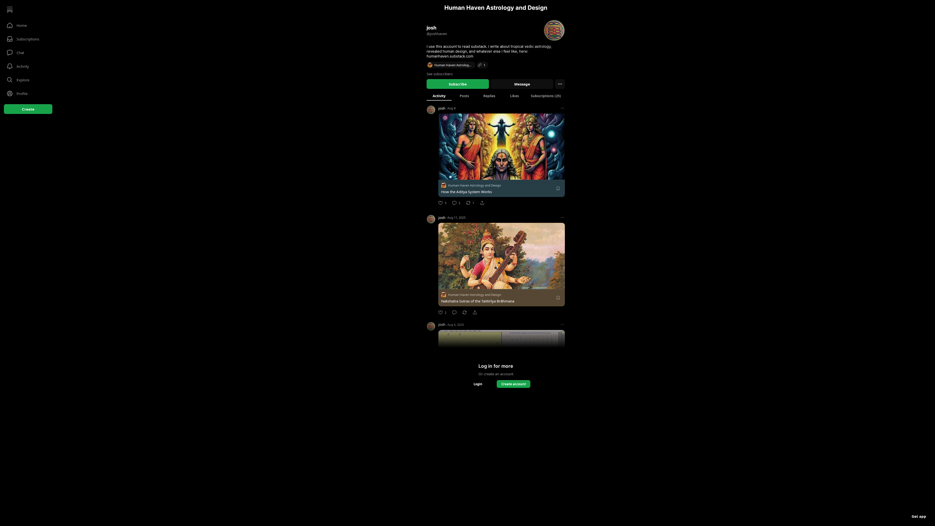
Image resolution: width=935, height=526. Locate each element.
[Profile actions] (560, 84)
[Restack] (464, 312)
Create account (513, 384)
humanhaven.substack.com (450, 56)
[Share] (482, 203)
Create (28, 109)
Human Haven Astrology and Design (474, 185)
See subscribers (440, 73)
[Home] (10, 10)
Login (478, 384)
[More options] (562, 108)
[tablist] (496, 96)
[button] (28, 25)
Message (522, 84)
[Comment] (454, 312)
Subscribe (458, 84)
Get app (919, 516)
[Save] (558, 188)
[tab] (439, 96)
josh (441, 108)
